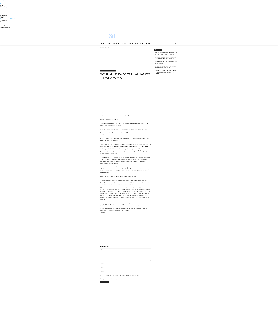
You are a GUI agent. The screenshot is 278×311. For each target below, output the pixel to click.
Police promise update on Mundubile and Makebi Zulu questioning (166, 62)
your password (3, 15)
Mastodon (2, 0)
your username (3, 10)
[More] (115, 84)
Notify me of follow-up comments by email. (111, 278)
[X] (173, 31)
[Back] (0, 3)
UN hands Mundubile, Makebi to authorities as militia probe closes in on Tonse (165, 67)
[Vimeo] (175, 31)
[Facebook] (169, 31)
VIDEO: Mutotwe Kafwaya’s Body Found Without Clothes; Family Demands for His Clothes (166, 53)
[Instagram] (171, 31)
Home (101, 47)
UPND (115, 70)
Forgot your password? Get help (7, 18)
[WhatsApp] (111, 84)
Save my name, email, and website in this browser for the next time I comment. (120, 275)
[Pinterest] (108, 84)
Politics (105, 47)
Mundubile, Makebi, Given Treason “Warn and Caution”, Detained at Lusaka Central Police (165, 58)
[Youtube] (177, 31)
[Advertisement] (125, 59)
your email (2, 25)
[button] (176, 43)
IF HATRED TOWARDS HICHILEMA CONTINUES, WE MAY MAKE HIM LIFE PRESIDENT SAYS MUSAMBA (165, 72)
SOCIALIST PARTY (109, 70)
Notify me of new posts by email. (109, 279)
